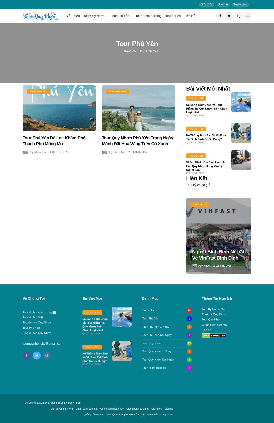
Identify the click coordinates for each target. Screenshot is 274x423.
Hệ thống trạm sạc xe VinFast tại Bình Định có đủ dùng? (95, 357)
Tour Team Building (148, 16)
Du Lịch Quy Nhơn (70, 402)
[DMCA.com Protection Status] (214, 335)
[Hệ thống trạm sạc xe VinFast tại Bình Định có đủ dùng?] (241, 133)
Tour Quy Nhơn (94, 16)
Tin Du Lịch (173, 16)
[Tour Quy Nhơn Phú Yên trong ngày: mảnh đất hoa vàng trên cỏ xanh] (138, 108)
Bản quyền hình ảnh (62, 408)
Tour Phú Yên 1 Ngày (155, 326)
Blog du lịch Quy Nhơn (37, 332)
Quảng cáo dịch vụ (94, 414)
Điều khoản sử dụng (137, 408)
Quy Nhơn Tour (38, 152)
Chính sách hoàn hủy (112, 408)
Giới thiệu (72, 16)
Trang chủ (130, 51)
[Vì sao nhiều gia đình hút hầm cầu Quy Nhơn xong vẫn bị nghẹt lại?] (241, 160)
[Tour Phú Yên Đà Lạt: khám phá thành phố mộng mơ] (59, 108)
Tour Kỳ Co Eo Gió (213, 309)
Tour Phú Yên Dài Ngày (157, 334)
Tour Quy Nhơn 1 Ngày (156, 351)
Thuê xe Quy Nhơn (214, 314)
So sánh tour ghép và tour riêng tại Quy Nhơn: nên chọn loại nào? (206, 108)
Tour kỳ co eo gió (198, 185)
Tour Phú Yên (120, 16)
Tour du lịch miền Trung (38, 312)
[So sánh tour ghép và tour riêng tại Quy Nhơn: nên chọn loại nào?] (241, 102)
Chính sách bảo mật (214, 324)
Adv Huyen (204, 265)
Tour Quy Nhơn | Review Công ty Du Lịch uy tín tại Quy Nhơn (140, 414)
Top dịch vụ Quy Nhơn (37, 322)
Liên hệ (190, 16)
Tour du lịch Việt (33, 317)
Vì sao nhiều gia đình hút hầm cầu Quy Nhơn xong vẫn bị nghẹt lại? (206, 166)
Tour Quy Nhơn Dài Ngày (158, 359)
